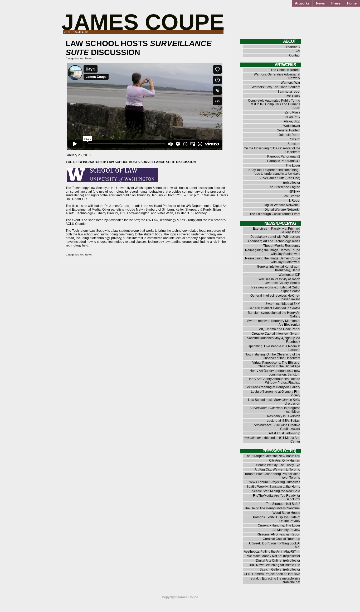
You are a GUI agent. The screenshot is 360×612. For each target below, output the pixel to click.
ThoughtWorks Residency (281, 246)
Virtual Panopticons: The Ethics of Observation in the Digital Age (276, 364)
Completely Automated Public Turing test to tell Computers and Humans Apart (274, 104)
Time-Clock (292, 96)
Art (82, 58)
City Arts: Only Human (284, 460)
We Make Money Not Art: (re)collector (273, 556)
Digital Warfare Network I (282, 209)
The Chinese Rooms (285, 70)
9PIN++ (294, 191)
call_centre (292, 196)
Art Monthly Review (286, 530)
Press (335, 3)
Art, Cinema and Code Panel (279, 329)
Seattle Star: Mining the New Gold (276, 491)
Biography (292, 46)
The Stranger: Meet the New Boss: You (272, 456)
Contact (294, 55)
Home (352, 3)
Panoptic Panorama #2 (283, 156)
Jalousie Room (289, 135)
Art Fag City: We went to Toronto (277, 469)
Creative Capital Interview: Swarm (276, 333)
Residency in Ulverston (283, 416)
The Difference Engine (284, 187)
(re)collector (291, 182)
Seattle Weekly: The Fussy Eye (278, 465)
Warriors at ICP (289, 275)
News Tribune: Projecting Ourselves (274, 482)
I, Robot (294, 200)
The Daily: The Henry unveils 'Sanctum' (272, 508)
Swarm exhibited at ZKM (282, 304)
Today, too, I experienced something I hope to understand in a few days (273, 171)
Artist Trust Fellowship (284, 433)
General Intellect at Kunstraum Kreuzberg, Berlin (278, 268)
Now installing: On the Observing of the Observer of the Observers (272, 356)
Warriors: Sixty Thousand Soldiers (276, 87)
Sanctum (294, 144)
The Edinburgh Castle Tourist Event (275, 214)
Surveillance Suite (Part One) (279, 178)
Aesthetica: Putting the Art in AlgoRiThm (272, 551)
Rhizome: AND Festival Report (278, 534)
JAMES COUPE (143, 22)
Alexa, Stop (292, 121)
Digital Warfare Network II (282, 205)
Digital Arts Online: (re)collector (278, 560)
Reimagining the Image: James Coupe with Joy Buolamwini (272, 252)
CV (298, 51)
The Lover (293, 165)
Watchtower (291, 126)
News (320, 3)
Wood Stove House (286, 513)
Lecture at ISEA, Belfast (283, 421)
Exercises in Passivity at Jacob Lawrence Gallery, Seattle (278, 281)
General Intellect (288, 130)
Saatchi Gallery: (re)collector (280, 569)
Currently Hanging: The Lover (279, 525)
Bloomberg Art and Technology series (273, 241)
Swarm (295, 139)
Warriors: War (290, 82)
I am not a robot (289, 91)
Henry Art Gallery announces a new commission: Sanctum (275, 372)
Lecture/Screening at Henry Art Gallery (272, 387)
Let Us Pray (292, 117)
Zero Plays (292, 112)
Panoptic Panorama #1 (283, 161)
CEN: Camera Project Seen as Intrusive (272, 574)
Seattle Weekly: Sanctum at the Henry (273, 486)
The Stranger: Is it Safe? (283, 504)
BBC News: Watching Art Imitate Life (274, 565)
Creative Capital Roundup (281, 539)
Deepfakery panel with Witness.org (275, 237)
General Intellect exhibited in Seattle (274, 308)
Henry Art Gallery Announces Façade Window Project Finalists (273, 381)
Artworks (302, 3)
